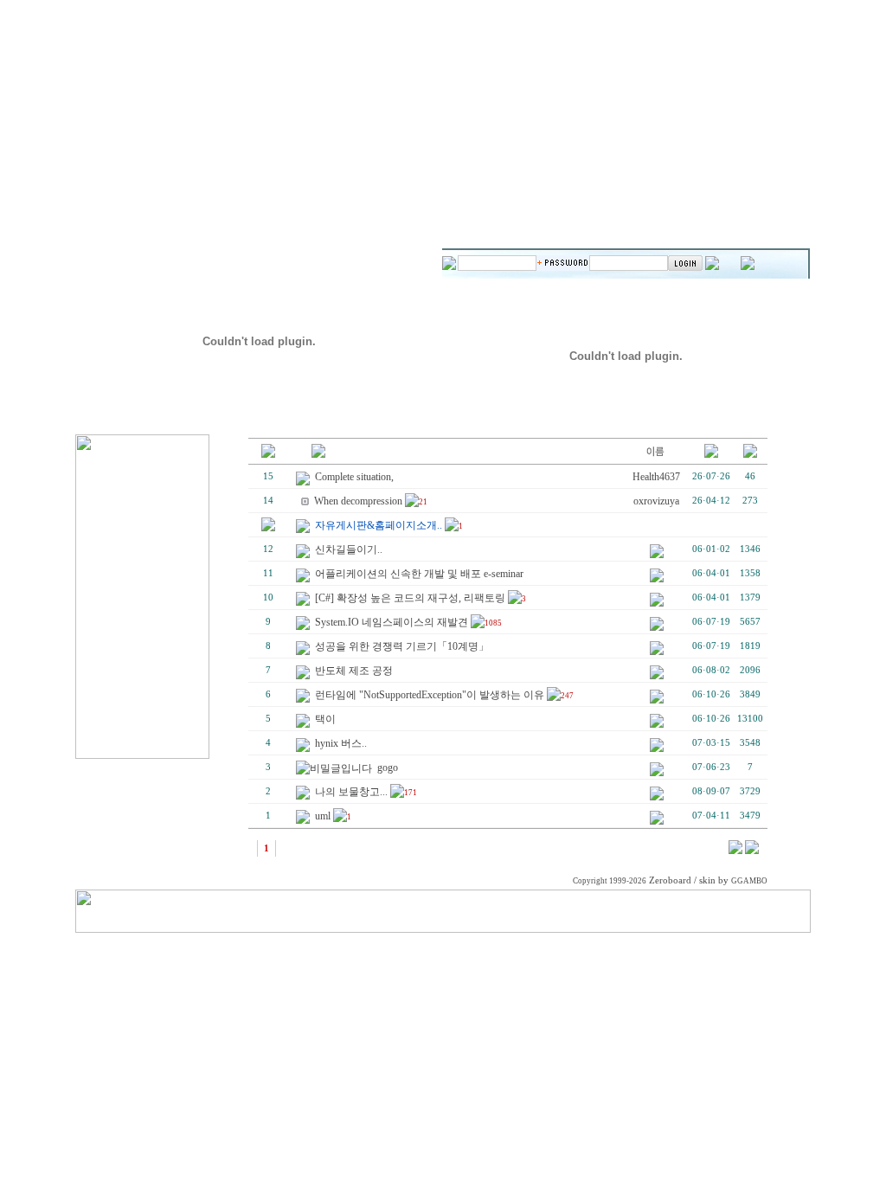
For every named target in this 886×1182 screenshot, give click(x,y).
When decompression (358, 501)
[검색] (735, 851)
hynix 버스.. (341, 743)
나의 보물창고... (351, 792)
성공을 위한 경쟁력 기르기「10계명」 (402, 646)
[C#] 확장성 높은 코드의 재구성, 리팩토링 (410, 598)
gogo (387, 767)
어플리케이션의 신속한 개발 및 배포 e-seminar (419, 574)
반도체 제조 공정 (354, 671)
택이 (325, 719)
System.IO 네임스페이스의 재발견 (391, 622)
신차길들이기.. (348, 549)
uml (323, 816)
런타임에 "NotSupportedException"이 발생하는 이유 (429, 695)
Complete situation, (354, 477)
